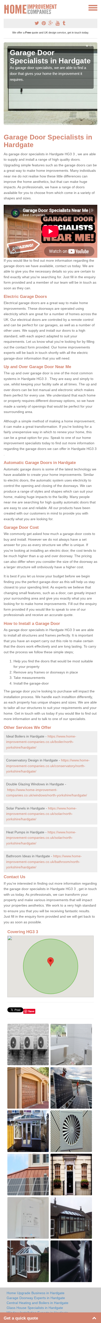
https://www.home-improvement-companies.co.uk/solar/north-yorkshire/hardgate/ (41, 813)
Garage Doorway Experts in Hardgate (36, 1298)
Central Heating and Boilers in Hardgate (37, 1303)
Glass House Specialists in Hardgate (35, 1308)
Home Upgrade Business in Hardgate (35, 1293)
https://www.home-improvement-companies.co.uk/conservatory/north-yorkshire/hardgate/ (48, 765)
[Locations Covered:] (6, 7)
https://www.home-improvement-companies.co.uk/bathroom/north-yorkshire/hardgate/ (44, 861)
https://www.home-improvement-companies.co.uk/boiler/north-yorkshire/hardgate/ (41, 741)
